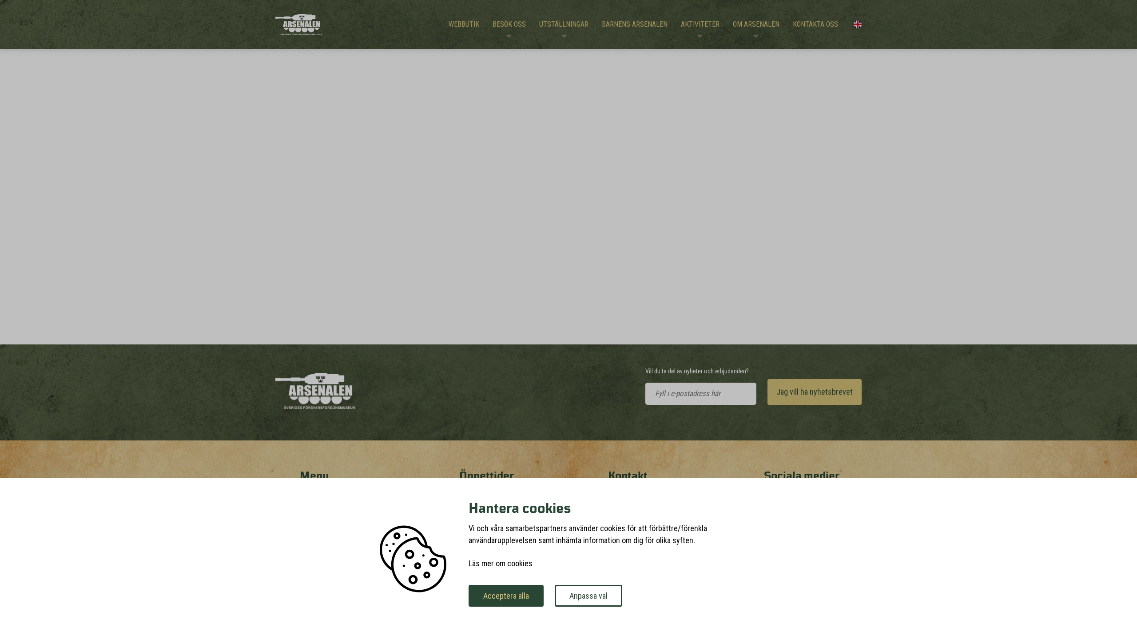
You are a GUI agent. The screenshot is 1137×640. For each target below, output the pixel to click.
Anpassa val (588, 595)
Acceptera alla (506, 595)
